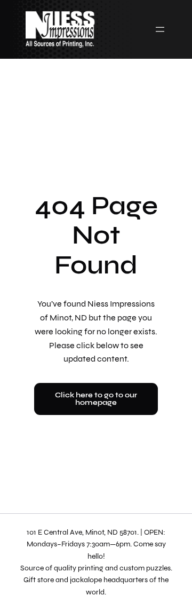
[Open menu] (160, 29)
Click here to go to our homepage (96, 398)
